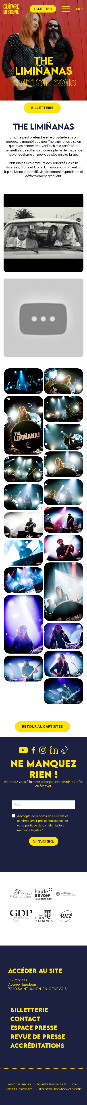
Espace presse (33, 1027)
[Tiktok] (64, 750)
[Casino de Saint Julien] (21, 894)
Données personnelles (51, 1084)
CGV (74, 1084)
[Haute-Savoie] (43, 894)
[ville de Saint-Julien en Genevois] (43, 917)
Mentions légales (19, 1084)
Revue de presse (37, 1036)
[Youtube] (23, 750)
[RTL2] (66, 916)
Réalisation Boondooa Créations (60, 1089)
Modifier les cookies (19, 1089)
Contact (25, 1018)
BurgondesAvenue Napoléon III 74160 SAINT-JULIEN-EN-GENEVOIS (37, 984)
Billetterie (29, 1009)
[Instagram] (43, 750)
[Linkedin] (54, 750)
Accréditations (37, 1045)
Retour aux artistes (42, 726)
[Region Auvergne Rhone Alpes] (66, 894)
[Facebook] (33, 750)
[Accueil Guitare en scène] (11, 8)
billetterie (42, 9)
